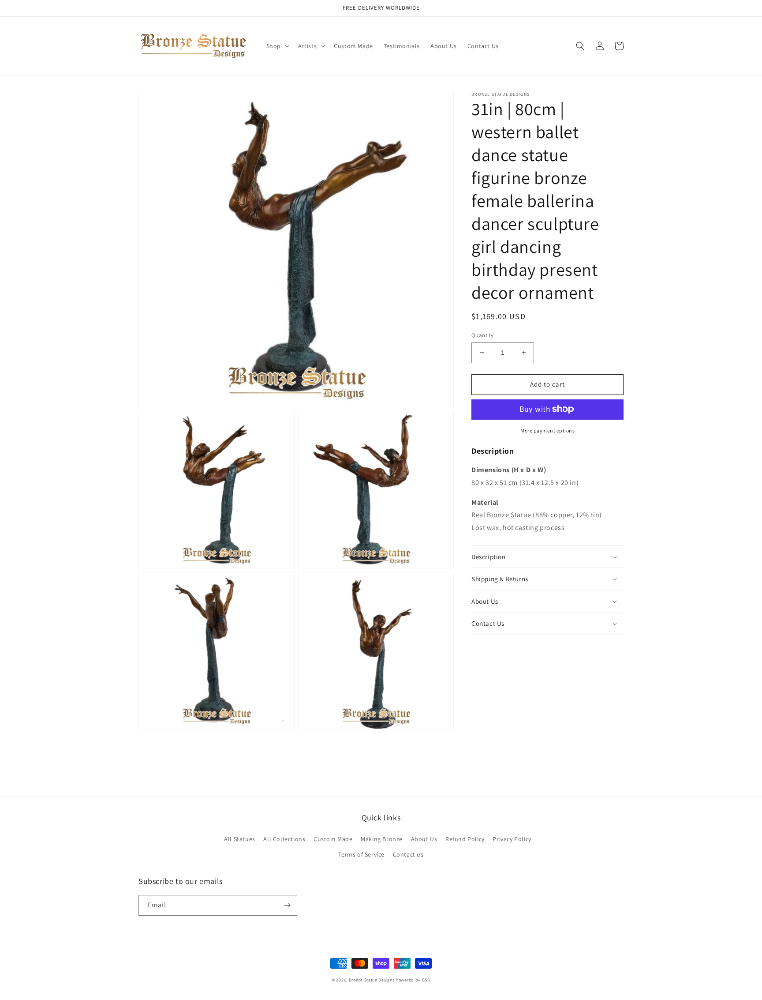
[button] (277, 46)
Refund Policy (465, 839)
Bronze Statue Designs (372, 980)
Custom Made (333, 839)
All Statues (239, 839)
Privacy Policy (512, 839)
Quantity (482, 335)
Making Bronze (382, 839)
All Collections (284, 839)
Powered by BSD (413, 980)
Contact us (408, 854)
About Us (424, 839)
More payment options (547, 430)
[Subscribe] (287, 905)
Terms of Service (361, 854)
